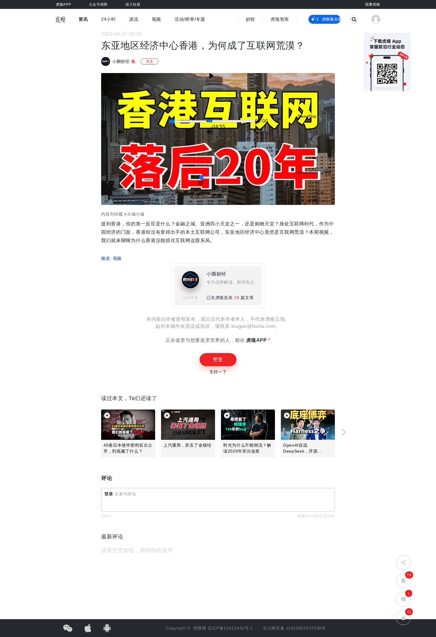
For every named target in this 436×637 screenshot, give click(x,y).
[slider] (188, 121)
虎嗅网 (200, 628)
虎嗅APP (256, 340)
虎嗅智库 (279, 19)
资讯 (83, 19)
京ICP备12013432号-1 (230, 628)
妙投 (250, 19)
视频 (156, 19)
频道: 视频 (111, 258)
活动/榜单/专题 (189, 19)
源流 (133, 19)
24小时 (108, 19)
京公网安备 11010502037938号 (294, 628)
